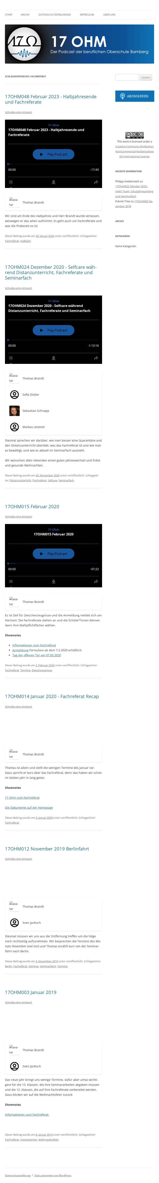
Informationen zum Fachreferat (34, 645)
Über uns (109, 14)
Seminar (34, 966)
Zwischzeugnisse (42, 670)
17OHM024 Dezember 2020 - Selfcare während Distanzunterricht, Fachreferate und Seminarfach (50, 272)
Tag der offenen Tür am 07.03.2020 (36, 655)
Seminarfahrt (48, 966)
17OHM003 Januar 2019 (31, 992)
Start (8, 14)
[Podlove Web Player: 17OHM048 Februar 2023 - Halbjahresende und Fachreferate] (53, 154)
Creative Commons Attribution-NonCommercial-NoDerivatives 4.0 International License (134, 151)
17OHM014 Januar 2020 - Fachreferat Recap (52, 696)
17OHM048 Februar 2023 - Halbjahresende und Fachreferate (50, 99)
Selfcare (52, 480)
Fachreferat (12, 241)
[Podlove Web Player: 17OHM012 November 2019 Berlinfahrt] (53, 879)
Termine (25, 670)
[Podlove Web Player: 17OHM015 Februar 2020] (53, 555)
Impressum (87, 14)
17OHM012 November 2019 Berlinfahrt (47, 849)
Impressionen (28, 1139)
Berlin (8, 966)
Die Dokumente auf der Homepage (29, 808)
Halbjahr (25, 241)
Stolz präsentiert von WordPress (52, 1175)
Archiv (25, 14)
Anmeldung (20, 650)
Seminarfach (66, 480)
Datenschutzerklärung (55, 14)
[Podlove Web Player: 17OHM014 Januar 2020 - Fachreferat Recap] (53, 727)
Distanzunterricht (20, 480)
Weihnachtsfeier (48, 1139)
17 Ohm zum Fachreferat (22, 798)
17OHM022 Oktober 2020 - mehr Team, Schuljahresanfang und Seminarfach (134, 191)
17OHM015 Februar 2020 (32, 506)
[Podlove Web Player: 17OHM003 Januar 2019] (53, 1023)
